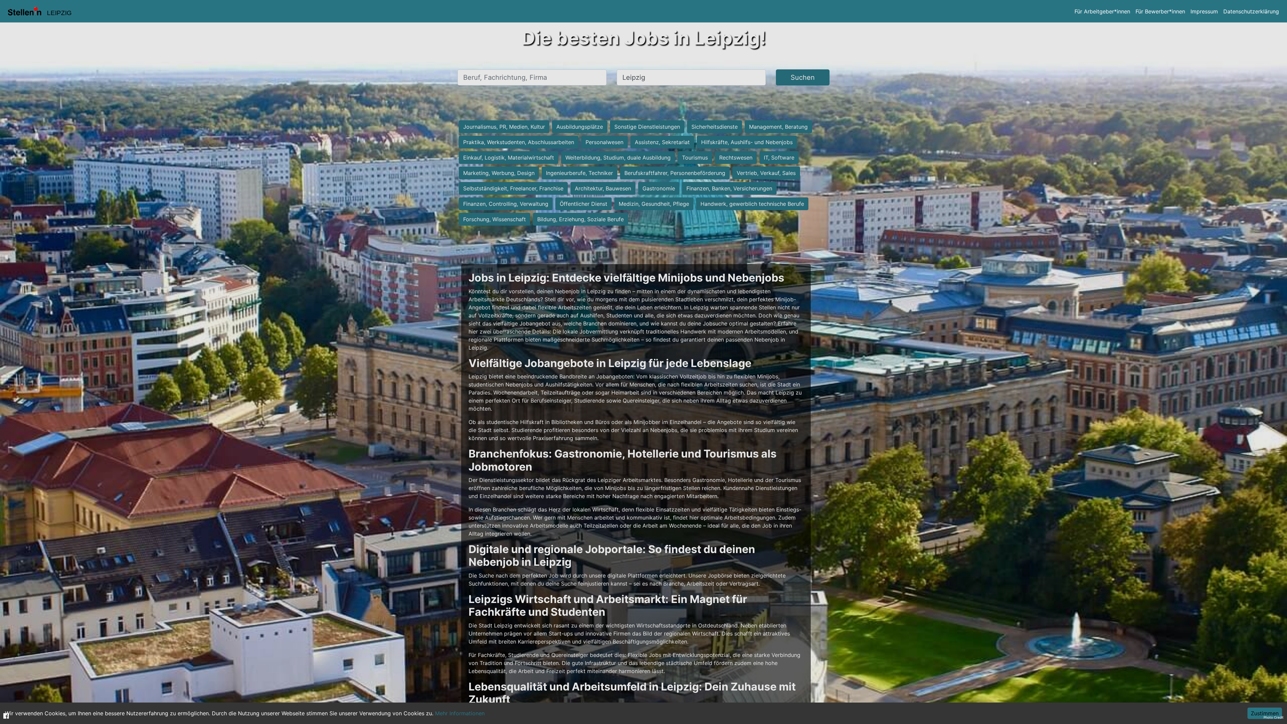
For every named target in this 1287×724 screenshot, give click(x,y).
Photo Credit (1274, 717)
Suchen (803, 77)
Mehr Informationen (460, 713)
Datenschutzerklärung (1251, 11)
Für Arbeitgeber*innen (1102, 11)
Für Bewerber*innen (1160, 11)
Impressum (1204, 11)
